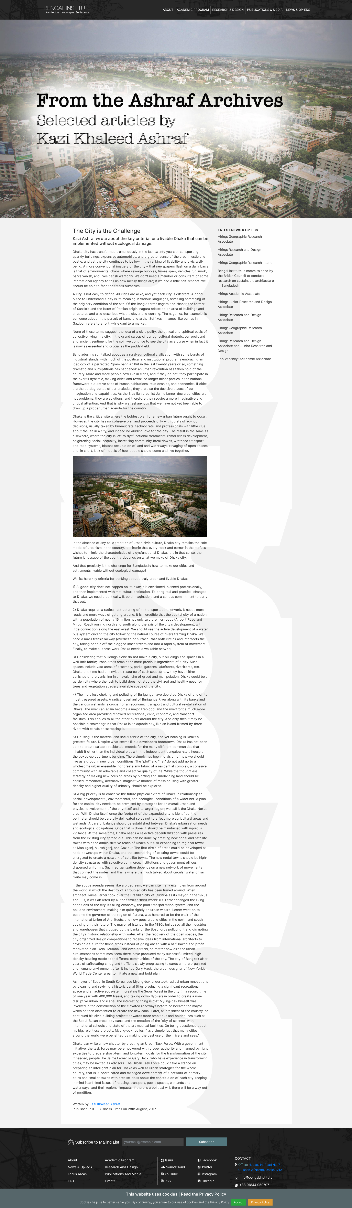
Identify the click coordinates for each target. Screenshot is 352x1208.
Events (110, 1181)
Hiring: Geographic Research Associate (240, 238)
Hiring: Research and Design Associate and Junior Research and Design (245, 346)
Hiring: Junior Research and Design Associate (245, 304)
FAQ (71, 1181)
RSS (167, 1181)
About (168, 10)
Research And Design (121, 1167)
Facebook (208, 1160)
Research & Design (228, 10)
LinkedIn (207, 1181)
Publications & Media (265, 10)
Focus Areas (77, 1174)
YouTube (171, 1174)
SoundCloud (175, 1167)
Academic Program (193, 10)
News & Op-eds (298, 10)
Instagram (208, 1174)
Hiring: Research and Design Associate (239, 252)
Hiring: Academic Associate (239, 294)
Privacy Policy (260, 1202)
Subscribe (206, 1142)
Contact (243, 1158)
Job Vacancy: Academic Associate (244, 359)
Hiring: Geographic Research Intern (245, 263)
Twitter (206, 1167)
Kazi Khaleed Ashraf (105, 1104)
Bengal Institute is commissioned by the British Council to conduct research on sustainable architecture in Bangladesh (246, 278)
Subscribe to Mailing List (97, 1142)
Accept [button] (238, 1202)
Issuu (168, 1160)
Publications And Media (123, 1174)
